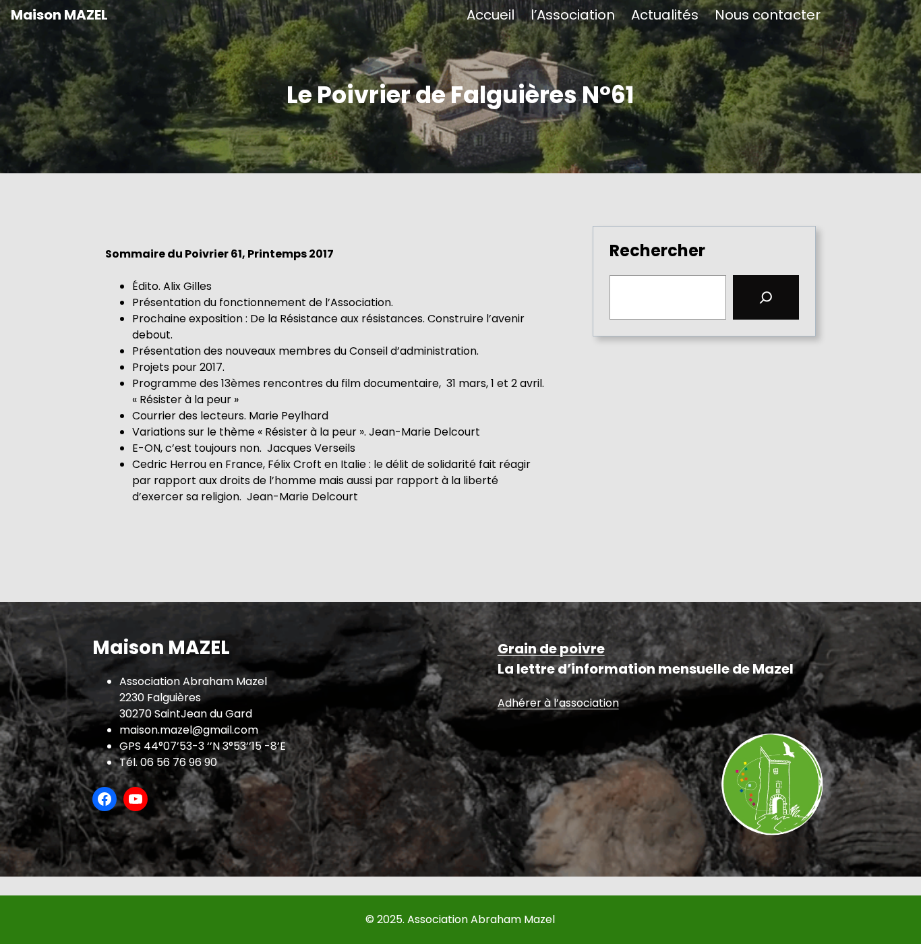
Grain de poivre (551, 648)
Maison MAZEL (59, 14)
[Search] (766, 297)
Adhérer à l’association (558, 703)
